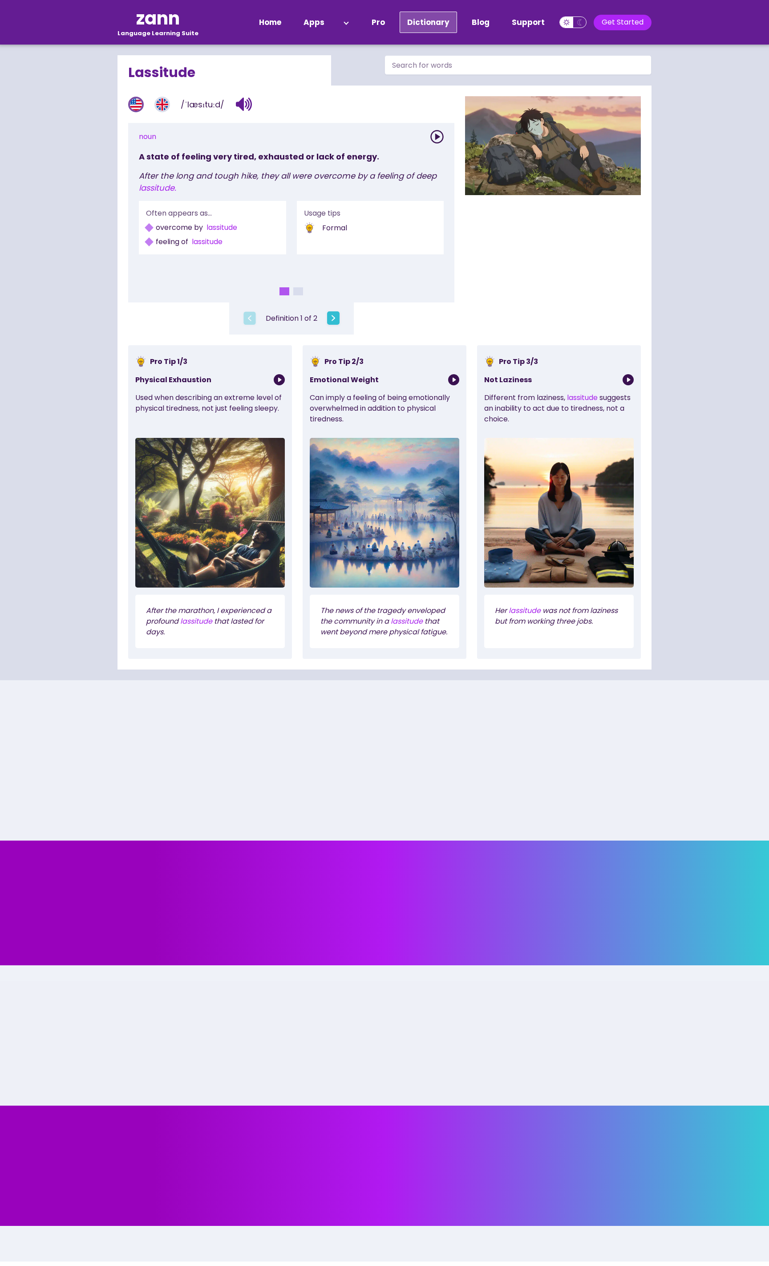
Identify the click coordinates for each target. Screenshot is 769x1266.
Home (270, 22)
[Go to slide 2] (298, 291)
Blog (481, 22)
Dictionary (428, 22)
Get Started (623, 22)
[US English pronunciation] (136, 104)
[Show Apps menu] (346, 22)
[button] (244, 104)
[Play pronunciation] (437, 136)
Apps (314, 22)
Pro (378, 22)
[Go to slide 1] (284, 291)
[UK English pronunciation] (162, 104)
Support (528, 22)
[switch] (573, 22)
